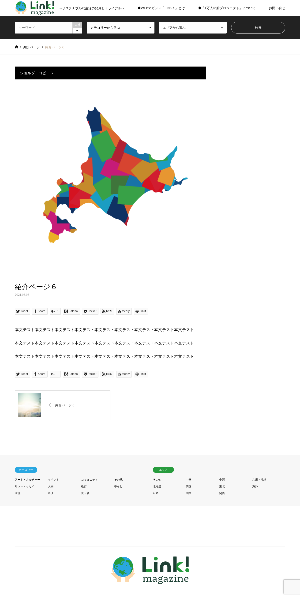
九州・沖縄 (259, 479)
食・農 (85, 493)
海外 (255, 486)
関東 (188, 493)
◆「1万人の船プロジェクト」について (227, 8)
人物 (50, 486)
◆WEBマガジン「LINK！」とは (161, 8)
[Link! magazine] (150, 581)
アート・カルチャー (27, 479)
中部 (222, 479)
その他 (118, 479)
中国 (188, 479)
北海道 (157, 486)
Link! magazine (248, 571)
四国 (188, 486)
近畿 (155, 493)
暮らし (118, 486)
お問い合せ (277, 8)
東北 (222, 486)
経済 (50, 493)
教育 (84, 486)
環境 (17, 493)
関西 (222, 493)
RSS (16, 571)
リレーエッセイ (24, 486)
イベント (53, 479)
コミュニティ (89, 479)
